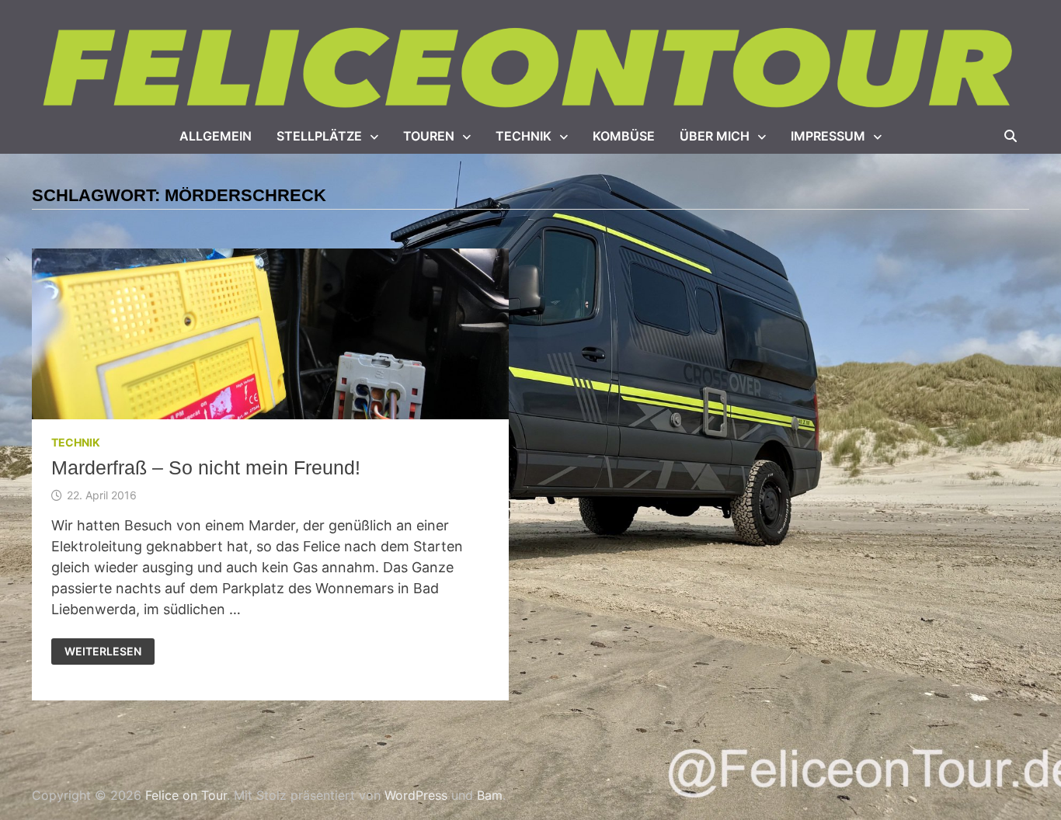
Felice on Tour (186, 795)
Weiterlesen (104, 651)
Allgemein (215, 136)
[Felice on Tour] (530, 69)
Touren (428, 136)
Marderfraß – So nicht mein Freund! (205, 467)
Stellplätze (319, 136)
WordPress (415, 795)
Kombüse (624, 136)
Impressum (828, 136)
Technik (523, 136)
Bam (490, 795)
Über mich (715, 136)
